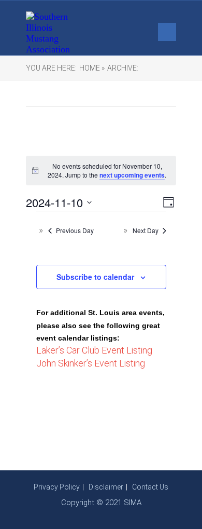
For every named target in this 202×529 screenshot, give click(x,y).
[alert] (101, 170)
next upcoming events (132, 175)
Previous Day (75, 230)
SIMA (132, 502)
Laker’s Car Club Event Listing (94, 350)
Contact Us (150, 487)
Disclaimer (106, 487)
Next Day (145, 230)
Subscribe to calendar (95, 277)
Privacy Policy (57, 487)
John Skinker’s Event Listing (90, 363)
